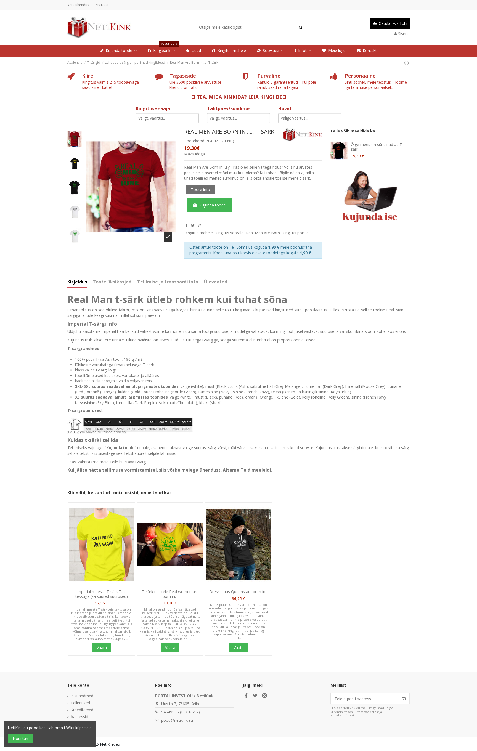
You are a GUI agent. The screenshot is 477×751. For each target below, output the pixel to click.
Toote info (200, 189)
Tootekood (194, 141)
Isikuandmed (82, 695)
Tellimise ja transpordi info (167, 282)
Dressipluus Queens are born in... (238, 591)
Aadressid (79, 716)
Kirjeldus (77, 282)
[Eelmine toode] (405, 63)
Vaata (102, 647)
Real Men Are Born (263, 232)
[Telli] (403, 698)
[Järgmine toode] (408, 63)
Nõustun (20, 738)
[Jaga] (187, 225)
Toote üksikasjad (112, 282)
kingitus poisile (296, 232)
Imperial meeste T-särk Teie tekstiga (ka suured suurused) (101, 594)
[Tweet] (193, 225)
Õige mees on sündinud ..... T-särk (377, 147)
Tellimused (80, 702)
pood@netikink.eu (177, 720)
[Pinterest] (199, 225)
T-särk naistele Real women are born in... (170, 594)
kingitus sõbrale (229, 232)
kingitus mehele (199, 232)
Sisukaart (103, 4)
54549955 (170, 712)
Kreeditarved (82, 709)
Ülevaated (215, 282)
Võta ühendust (79, 4)
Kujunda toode (212, 205)
